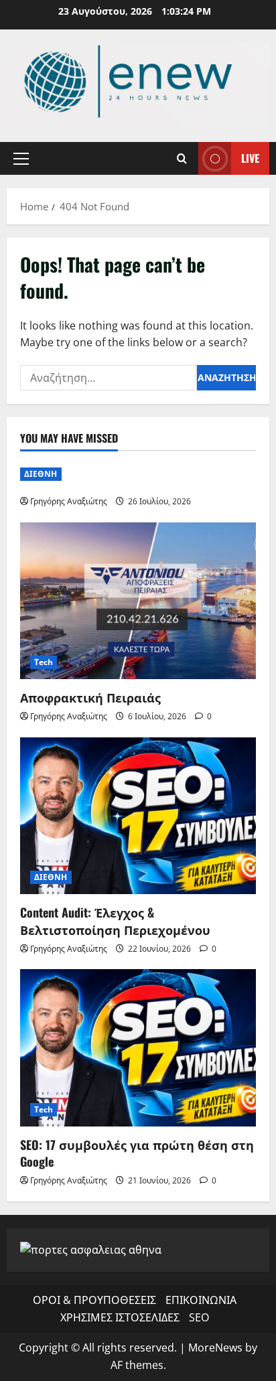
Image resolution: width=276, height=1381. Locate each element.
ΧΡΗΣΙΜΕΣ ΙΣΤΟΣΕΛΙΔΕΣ (120, 1317)
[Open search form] (182, 158)
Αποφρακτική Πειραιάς (90, 697)
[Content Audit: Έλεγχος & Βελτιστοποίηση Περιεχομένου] (138, 816)
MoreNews (215, 1347)
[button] (21, 159)
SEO (199, 1317)
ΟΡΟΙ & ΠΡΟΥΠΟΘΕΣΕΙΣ (94, 1300)
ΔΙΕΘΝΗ (41, 474)
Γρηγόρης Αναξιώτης (68, 501)
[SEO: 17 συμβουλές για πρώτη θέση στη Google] (138, 1047)
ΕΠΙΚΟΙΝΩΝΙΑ (200, 1300)
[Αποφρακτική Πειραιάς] (138, 601)
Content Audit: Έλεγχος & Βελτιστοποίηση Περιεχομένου (115, 920)
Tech (43, 662)
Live (250, 158)
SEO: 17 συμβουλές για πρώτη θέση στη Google (137, 1153)
